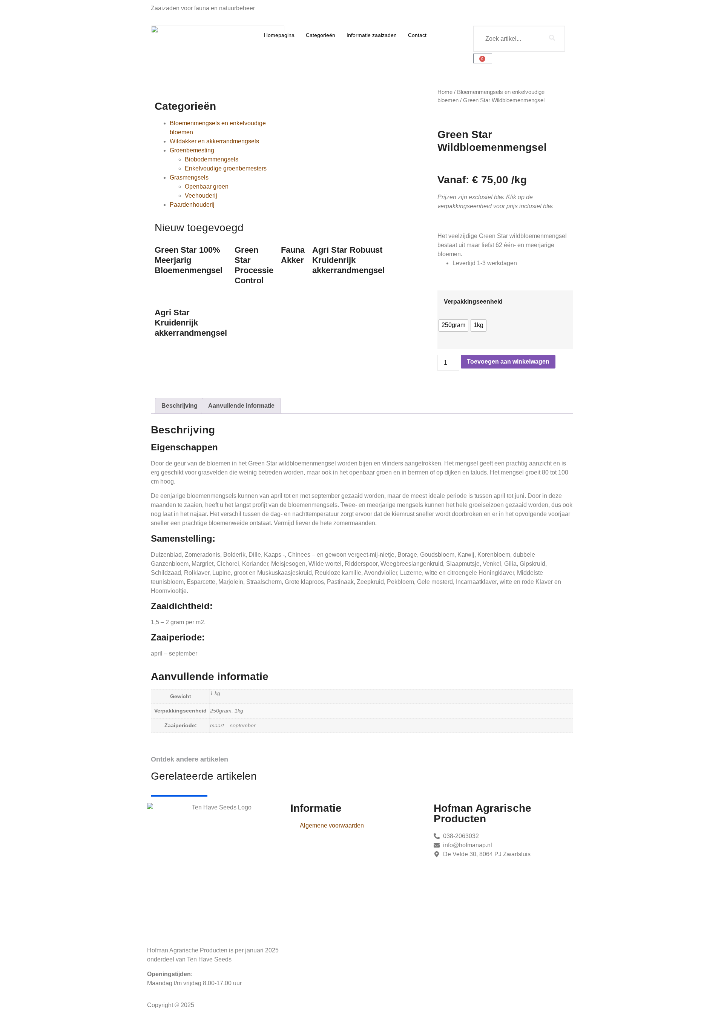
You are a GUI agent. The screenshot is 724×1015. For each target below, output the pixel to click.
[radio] (453, 325)
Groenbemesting (192, 150)
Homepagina (279, 35)
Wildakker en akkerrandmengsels (214, 141)
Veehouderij (201, 195)
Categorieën (320, 35)
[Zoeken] (552, 39)
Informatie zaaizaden (372, 35)
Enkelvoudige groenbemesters (226, 168)
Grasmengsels (189, 177)
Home (444, 92)
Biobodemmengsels (211, 159)
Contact (417, 35)
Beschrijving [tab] (179, 405)
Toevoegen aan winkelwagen (508, 361)
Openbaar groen (207, 186)
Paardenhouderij (192, 204)
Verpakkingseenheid (473, 302)
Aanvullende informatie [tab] (241, 405)
